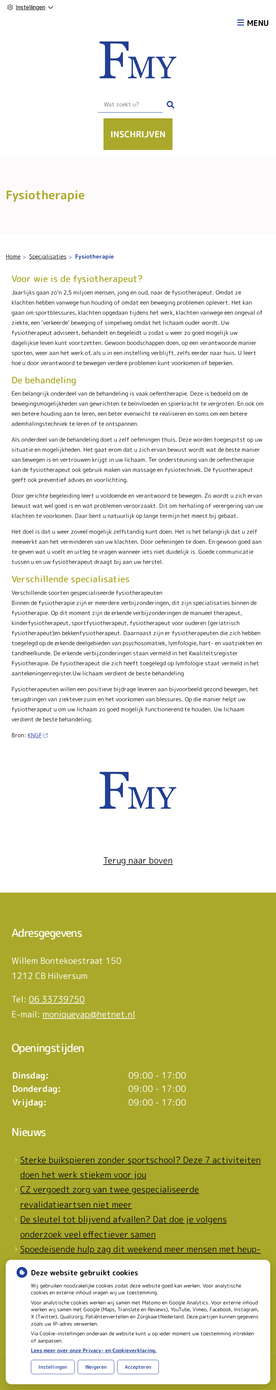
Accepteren (138, 1366)
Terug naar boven (138, 860)
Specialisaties (47, 256)
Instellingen (52, 1366)
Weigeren (96, 1366)
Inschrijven (138, 134)
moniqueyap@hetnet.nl (88, 1014)
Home (13, 256)
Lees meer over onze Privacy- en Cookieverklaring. (94, 1350)
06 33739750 (57, 999)
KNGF (35, 735)
